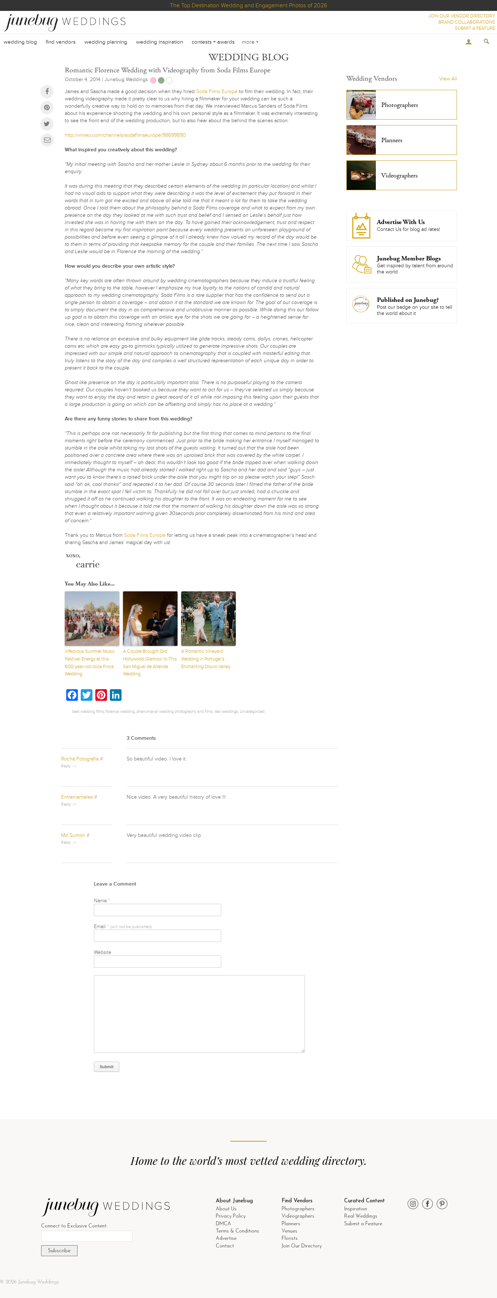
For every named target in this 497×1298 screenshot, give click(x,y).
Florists (290, 1238)
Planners (291, 1224)
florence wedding (120, 711)
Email (123, 926)
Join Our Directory (302, 1246)
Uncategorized (252, 711)
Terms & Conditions (237, 1231)
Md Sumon (73, 835)
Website (102, 952)
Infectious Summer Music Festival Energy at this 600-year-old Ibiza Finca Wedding (90, 662)
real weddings (226, 711)
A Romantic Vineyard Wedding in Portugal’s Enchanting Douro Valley (205, 659)
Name (102, 901)
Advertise (226, 1238)
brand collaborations (466, 22)
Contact (225, 1246)
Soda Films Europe (217, 91)
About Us (226, 1209)
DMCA (223, 1224)
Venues (289, 1231)
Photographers (298, 1209)
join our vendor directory (461, 16)
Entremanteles (77, 797)
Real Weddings (360, 1216)
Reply (66, 766)
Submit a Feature (363, 1224)
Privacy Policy (231, 1216)
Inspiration (355, 1209)
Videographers (298, 1216)
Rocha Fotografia (80, 759)
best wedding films (88, 711)
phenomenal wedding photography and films (174, 711)
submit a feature (475, 28)
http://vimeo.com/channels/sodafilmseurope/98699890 (125, 135)
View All (448, 79)
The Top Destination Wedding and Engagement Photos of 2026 (248, 5)
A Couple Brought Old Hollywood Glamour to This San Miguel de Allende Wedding (150, 662)
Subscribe (59, 1251)
